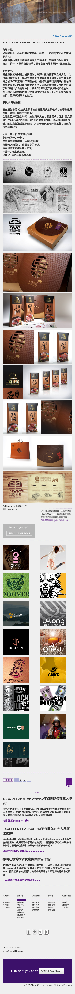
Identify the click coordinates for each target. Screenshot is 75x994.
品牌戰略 (20, 902)
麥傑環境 (65, 905)
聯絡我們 (65, 902)
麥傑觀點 (51, 902)
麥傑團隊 (35, 910)
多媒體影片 (21, 915)
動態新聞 (51, 910)
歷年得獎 (35, 905)
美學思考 (51, 907)
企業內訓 (20, 917)
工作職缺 (65, 907)
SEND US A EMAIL (51, 971)
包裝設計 (20, 907)
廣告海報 (20, 905)
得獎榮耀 (35, 902)
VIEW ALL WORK (62, 35)
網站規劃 (20, 912)
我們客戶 (6, 907)
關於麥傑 (6, 902)
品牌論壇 (51, 905)
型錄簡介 (20, 910)
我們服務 (6, 905)
